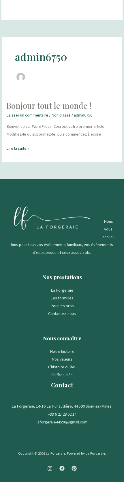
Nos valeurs (62, 359)
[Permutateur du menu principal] (111, 10)
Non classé (61, 115)
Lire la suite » (17, 148)
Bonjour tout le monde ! (49, 105)
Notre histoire (62, 351)
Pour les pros (62, 305)
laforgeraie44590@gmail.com (62, 422)
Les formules (62, 298)
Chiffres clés (62, 374)
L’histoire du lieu (62, 367)
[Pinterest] (74, 468)
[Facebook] (62, 468)
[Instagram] (49, 468)
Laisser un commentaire (27, 115)
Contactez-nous (62, 313)
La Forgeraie (62, 290)
